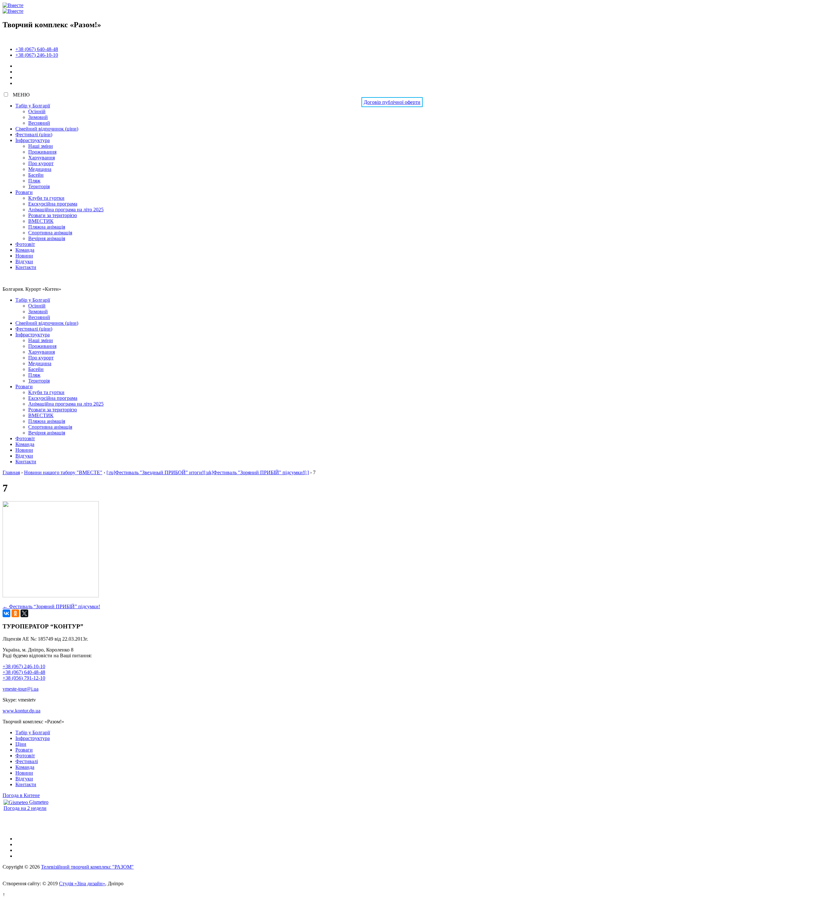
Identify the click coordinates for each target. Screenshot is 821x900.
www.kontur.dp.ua (21, 710)
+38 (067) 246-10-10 (36, 55)
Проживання (42, 152)
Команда (24, 250)
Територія (39, 186)
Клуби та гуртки (46, 198)
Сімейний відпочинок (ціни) (46, 128)
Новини (24, 255)
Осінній (37, 111)
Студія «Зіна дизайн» (82, 883)
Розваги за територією (52, 215)
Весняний (39, 123)
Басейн (36, 175)
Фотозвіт (25, 244)
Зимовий (38, 117)
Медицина (39, 169)
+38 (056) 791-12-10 (24, 678)
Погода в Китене (21, 795)
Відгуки (24, 261)
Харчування (41, 157)
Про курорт (41, 163)
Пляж (34, 180)
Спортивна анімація (50, 232)
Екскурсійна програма (52, 203)
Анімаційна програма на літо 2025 (66, 209)
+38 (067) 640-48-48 (36, 49)
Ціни (20, 744)
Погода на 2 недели (25, 808)
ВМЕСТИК (41, 221)
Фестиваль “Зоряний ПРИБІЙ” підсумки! (51, 606)
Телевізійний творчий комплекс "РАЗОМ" (87, 867)
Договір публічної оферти (392, 102)
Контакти (25, 267)
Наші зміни (40, 146)
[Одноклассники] (15, 613)
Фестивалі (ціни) (33, 134)
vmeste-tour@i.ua (20, 689)
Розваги (24, 192)
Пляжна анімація (46, 227)
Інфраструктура (32, 140)
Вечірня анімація (46, 238)
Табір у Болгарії (32, 105)
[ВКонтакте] (6, 613)
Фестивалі (26, 761)
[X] (24, 613)
